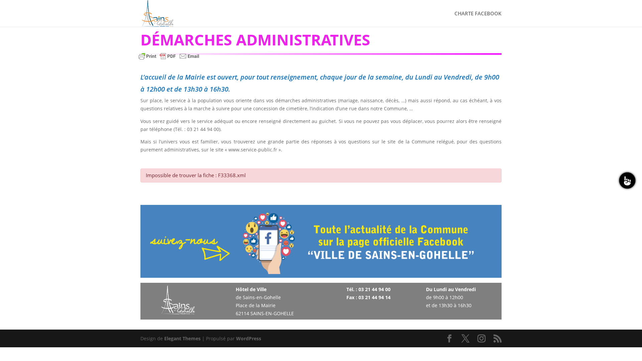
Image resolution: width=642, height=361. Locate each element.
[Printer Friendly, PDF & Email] (168, 59)
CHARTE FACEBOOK (478, 14)
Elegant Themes (182, 338)
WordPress (248, 338)
